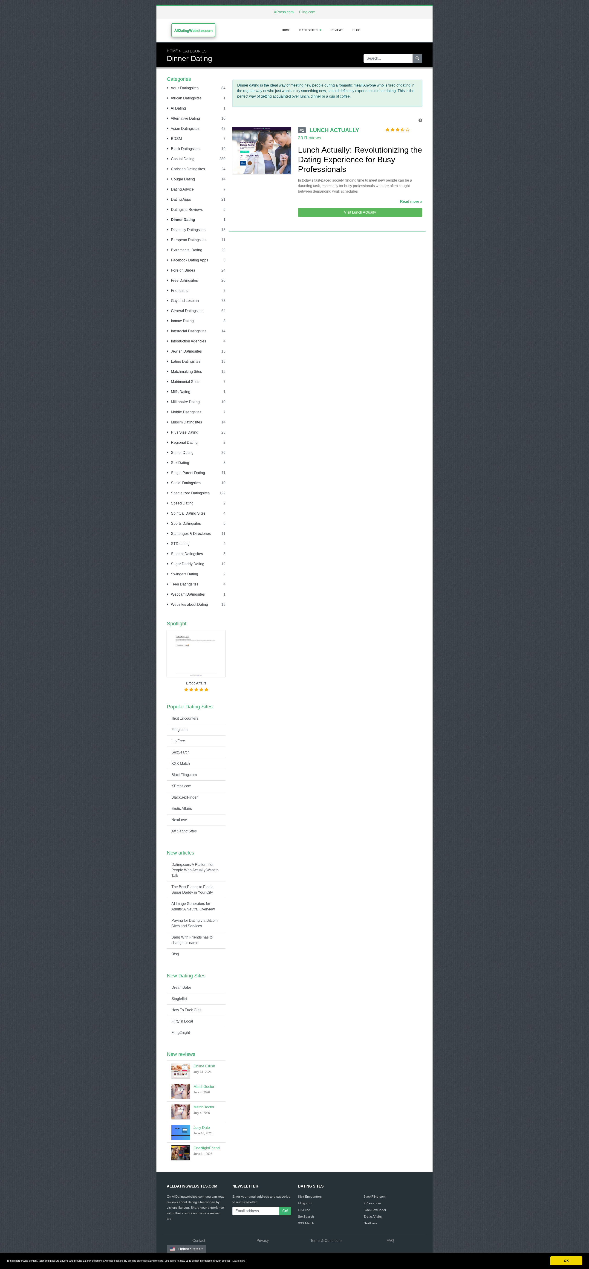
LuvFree (178, 741)
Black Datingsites (184, 149)
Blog (356, 30)
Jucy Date (201, 1128)
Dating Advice (182, 189)
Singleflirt (179, 999)
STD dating (180, 544)
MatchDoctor (203, 1087)
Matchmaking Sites (186, 372)
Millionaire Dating (185, 402)
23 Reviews (309, 137)
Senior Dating (181, 453)
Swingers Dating (184, 574)
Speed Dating (181, 503)
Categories (194, 51)
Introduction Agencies (188, 341)
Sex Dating (179, 463)
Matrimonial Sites (184, 382)
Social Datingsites (185, 483)
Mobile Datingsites (185, 412)
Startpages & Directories (190, 534)
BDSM (176, 139)
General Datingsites (186, 311)
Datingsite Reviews (186, 210)
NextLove (179, 820)
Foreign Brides (182, 270)
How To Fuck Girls (186, 1010)
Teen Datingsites (184, 584)
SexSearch (180, 752)
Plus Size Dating (184, 432)
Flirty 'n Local (182, 1021)
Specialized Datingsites (190, 493)
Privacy (263, 1241)
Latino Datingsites (185, 361)
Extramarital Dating (186, 250)
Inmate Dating (182, 321)
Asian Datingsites (184, 128)
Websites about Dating (189, 604)
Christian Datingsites (187, 169)
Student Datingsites (186, 554)
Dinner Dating (182, 220)
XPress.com (284, 12)
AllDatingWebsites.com (193, 30)
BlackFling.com (184, 775)
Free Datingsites (184, 280)
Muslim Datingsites (186, 422)
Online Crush (204, 1066)
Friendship (179, 291)
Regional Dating (184, 442)
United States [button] (189, 1249)
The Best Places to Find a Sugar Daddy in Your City (192, 889)
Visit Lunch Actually (360, 212)
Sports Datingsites (185, 523)
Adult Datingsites (184, 88)
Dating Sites (308, 30)
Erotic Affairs (181, 809)
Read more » (411, 201)
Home (286, 30)
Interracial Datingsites (188, 331)
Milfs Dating (180, 392)
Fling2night (180, 1032)
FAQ (390, 1241)
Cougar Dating (182, 179)
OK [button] (566, 1261)
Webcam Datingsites (187, 594)
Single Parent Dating (187, 473)
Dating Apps (180, 199)
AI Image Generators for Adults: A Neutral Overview (193, 906)
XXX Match (180, 763)
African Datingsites (186, 98)
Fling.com (307, 12)
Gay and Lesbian (184, 301)
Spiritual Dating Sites (187, 513)
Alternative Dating (185, 118)
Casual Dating (182, 159)
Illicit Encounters (184, 718)
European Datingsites (188, 240)
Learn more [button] (238, 1260)
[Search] (417, 58)
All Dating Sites (184, 831)
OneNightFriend (206, 1148)
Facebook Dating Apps (189, 260)
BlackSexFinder (184, 797)
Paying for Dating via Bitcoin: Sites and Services (195, 923)
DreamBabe (181, 987)
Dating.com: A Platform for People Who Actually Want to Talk (195, 870)
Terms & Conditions (326, 1241)
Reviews (337, 30)
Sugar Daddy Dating (187, 564)
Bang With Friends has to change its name (192, 940)
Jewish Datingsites (186, 351)
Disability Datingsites (187, 230)
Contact (198, 1241)
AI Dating (178, 108)
